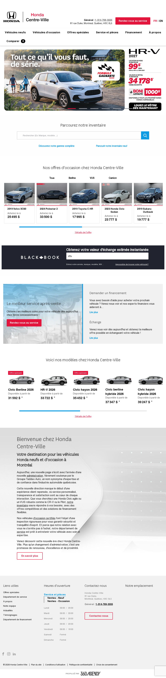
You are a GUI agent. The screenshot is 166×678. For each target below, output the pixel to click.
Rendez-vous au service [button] (133, 21)
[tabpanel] (83, 80)
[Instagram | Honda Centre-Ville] (8, 654)
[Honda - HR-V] (83, 80)
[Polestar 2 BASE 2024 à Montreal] (52, 194)
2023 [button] (107, 209)
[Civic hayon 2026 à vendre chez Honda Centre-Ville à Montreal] (87, 380)
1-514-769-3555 (103, 20)
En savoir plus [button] (29, 556)
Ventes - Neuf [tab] (55, 597)
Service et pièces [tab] (55, 594)
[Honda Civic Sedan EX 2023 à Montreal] (116, 194)
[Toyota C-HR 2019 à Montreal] (84, 194)
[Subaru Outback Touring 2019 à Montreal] (149, 194)
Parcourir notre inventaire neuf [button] (111, 146)
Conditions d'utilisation (55, 665)
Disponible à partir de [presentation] (19, 393)
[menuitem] (15, 32)
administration (35, 475)
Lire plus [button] (93, 312)
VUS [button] (92, 178)
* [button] (22, 398)
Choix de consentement (106, 665)
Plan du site (36, 665)
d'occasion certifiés (44, 518)
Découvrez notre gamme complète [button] (56, 146)
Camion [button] (113, 178)
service (21, 531)
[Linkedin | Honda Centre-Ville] (14, 654)
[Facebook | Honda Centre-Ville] (3, 654)
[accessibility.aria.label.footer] (91, 674)
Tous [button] (51, 178)
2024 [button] (42, 209)
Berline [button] (72, 178)
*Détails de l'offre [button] (83, 232)
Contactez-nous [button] (98, 616)
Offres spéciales (78, 32)
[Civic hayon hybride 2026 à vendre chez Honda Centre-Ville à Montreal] (151, 380)
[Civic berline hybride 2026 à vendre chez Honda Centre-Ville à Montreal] (119, 380)
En (161, 20)
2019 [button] (10, 209)
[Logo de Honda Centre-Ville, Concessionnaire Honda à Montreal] (27, 17)
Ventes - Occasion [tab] (58, 601)
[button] (15, 32)
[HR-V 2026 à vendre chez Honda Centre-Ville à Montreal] (54, 380)
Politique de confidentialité (81, 665)
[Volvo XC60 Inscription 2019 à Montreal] (19, 194)
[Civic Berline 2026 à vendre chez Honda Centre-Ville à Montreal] (22, 380)
